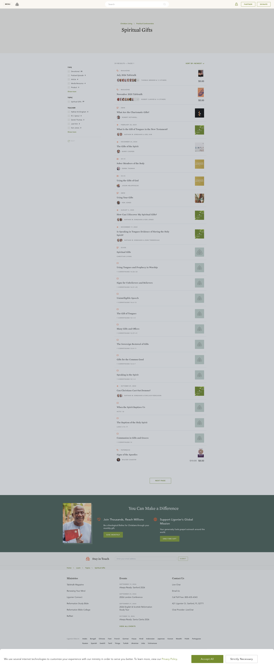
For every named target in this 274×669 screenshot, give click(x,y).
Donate (264, 4)
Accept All (207, 659)
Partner (248, 4)
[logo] (17, 4)
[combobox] (133, 4)
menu (7, 4)
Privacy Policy (169, 659)
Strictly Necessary (241, 659)
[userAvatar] (236, 4)
